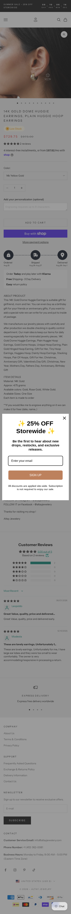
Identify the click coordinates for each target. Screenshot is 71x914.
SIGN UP (35, 475)
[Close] (64, 418)
